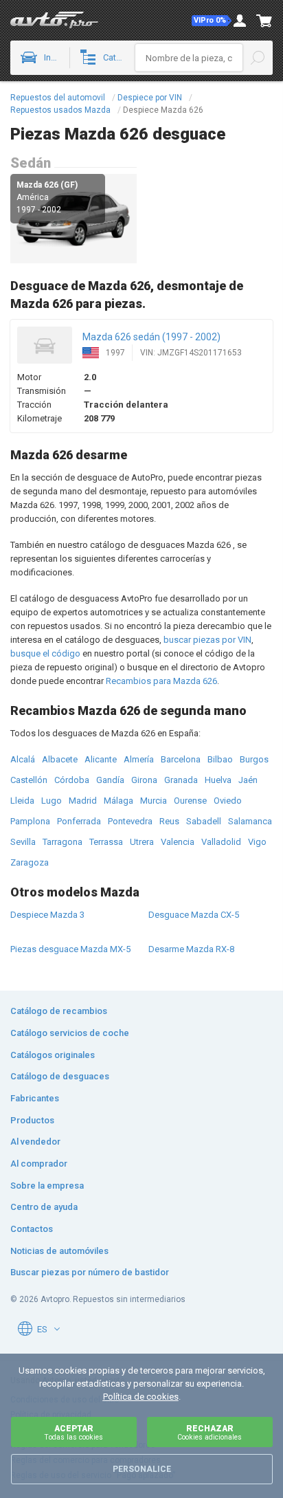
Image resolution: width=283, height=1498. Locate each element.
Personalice (142, 1469)
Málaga (118, 800)
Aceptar (73, 1432)
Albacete (60, 759)
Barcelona (181, 759)
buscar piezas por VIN (207, 640)
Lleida (22, 800)
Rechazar (209, 1432)
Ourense (190, 800)
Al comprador (38, 1163)
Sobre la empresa (47, 1185)
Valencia (177, 842)
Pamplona (30, 821)
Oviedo (228, 800)
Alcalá (22, 759)
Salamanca (250, 821)
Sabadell (203, 821)
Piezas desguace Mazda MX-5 (70, 949)
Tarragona (62, 842)
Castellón (28, 780)
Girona (144, 780)
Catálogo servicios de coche (69, 1033)
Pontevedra (130, 821)
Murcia (153, 800)
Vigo (257, 842)
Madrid (83, 800)
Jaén (248, 780)
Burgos (254, 759)
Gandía (110, 780)
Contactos (31, 1229)
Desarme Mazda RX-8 (191, 949)
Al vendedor (35, 1141)
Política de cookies (141, 1396)
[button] (211, 20)
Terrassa (106, 842)
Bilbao (220, 759)
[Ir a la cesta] (264, 20)
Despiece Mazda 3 (47, 915)
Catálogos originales (52, 1055)
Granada (181, 780)
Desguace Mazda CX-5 (193, 915)
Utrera (142, 842)
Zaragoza (29, 862)
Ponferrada (79, 821)
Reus (169, 821)
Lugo (51, 800)
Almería (139, 759)
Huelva (218, 780)
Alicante (100, 759)
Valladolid (221, 842)
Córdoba (71, 780)
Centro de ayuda (44, 1207)
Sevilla (23, 842)
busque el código (45, 653)
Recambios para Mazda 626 (161, 681)
